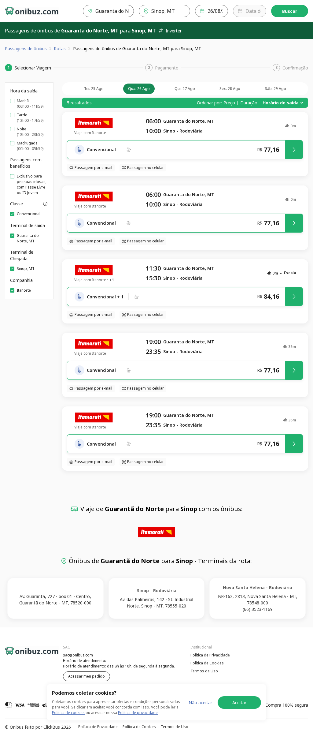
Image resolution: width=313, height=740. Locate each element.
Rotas (60, 48)
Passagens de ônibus (26, 48)
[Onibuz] (32, 11)
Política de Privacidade (210, 655)
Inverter (174, 31)
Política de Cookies (207, 663)
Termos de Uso (204, 671)
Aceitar (239, 702)
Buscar (289, 11)
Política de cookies (68, 712)
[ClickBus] (22, 654)
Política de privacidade (138, 712)
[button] (290, 273)
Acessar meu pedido (86, 676)
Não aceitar (200, 702)
